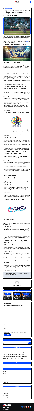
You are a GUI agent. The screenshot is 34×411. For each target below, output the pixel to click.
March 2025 (5, 375)
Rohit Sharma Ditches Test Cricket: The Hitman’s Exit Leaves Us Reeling (14, 358)
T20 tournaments (5, 395)
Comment (5, 307)
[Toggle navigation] (3, 1)
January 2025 (5, 380)
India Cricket (6, 407)
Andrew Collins (9, 15)
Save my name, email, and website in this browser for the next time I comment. (15, 332)
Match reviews (5, 393)
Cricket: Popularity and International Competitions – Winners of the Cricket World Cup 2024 (11, 274)
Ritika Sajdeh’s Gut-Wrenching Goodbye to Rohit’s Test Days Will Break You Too (15, 356)
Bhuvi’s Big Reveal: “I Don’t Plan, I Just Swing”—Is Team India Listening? (14, 354)
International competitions (7, 8)
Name (5, 320)
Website (5, 328)
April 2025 (5, 373)
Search (17, 339)
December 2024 (5, 382)
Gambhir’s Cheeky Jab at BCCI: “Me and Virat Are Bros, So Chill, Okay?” (13, 352)
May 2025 (4, 371)
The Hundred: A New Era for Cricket (23, 273)
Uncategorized (5, 397)
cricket (27, 41)
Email (5, 324)
